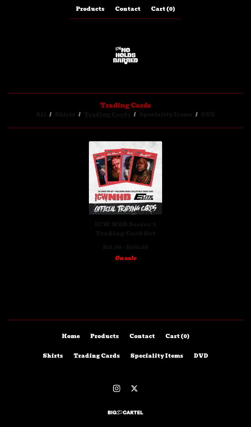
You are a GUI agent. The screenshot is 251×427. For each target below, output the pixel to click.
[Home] (125, 56)
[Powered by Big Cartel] (125, 412)
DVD (208, 115)
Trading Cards (107, 115)
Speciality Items (165, 115)
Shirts (65, 115)
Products (90, 9)
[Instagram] (117, 388)
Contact (128, 9)
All (41, 115)
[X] (134, 388)
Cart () (163, 9)
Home (71, 336)
